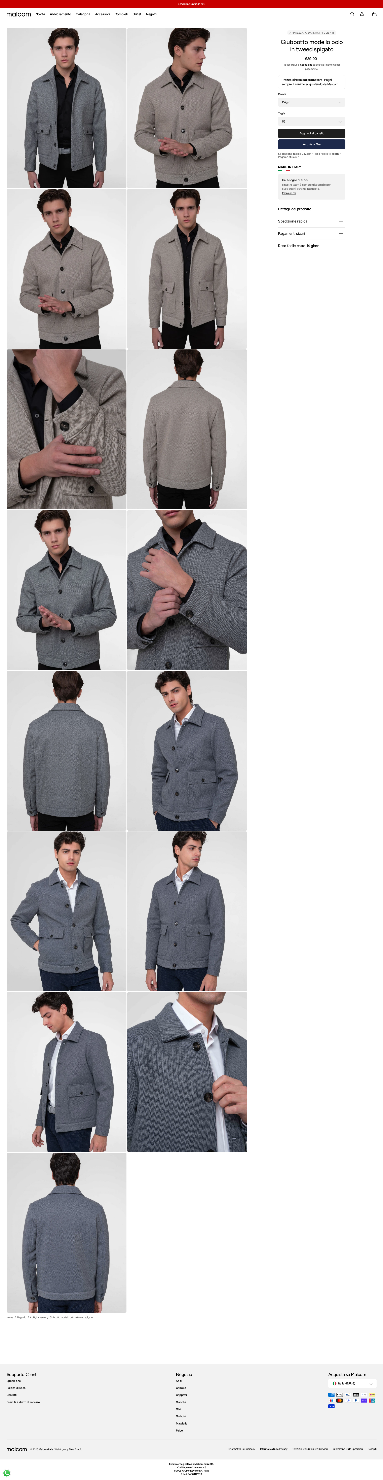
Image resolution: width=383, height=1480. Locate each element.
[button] (352, 14)
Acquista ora (312, 144)
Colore (282, 94)
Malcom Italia (46, 1449)
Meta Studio (75, 1449)
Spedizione (306, 64)
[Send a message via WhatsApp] (6, 1473)
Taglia (281, 113)
